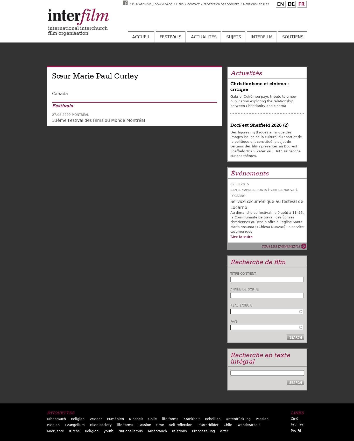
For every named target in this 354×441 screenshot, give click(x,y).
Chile (152, 419)
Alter (224, 431)
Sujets (233, 36)
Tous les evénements (281, 246)
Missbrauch (56, 419)
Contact (193, 4)
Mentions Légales (256, 4)
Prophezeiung (203, 431)
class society (101, 425)
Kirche (74, 431)
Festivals (170, 36)
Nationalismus (130, 431)
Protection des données (221, 4)
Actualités (204, 36)
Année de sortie (244, 289)
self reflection (180, 425)
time (160, 425)
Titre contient (243, 273)
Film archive (141, 4)
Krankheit (191, 419)
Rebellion (213, 419)
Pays (234, 321)
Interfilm (262, 36)
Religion (77, 419)
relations (179, 431)
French (301, 3)
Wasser (96, 419)
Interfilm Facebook (126, 3)
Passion (262, 419)
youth (108, 431)
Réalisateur (241, 305)
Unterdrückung (238, 419)
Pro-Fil (296, 430)
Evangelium (75, 425)
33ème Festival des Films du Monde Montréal (98, 120)
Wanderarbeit (248, 425)
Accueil (141, 36)
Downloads (163, 4)
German (290, 3)
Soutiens (292, 36)
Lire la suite (241, 236)
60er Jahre (55, 431)
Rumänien (115, 419)
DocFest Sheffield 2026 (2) (259, 125)
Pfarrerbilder (207, 425)
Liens (179, 4)
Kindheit (136, 419)
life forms (170, 419)
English (280, 3)
